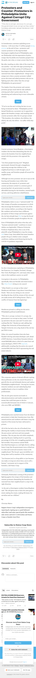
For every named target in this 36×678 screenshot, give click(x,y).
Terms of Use (27, 653)
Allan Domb (8, 284)
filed (19, 216)
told (2, 234)
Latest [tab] (8, 590)
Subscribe (26, 2)
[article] (18, 600)
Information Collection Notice (23, 655)
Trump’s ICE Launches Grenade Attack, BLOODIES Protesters (12, 611)
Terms (21, 665)
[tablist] (9, 568)
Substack (9, 674)
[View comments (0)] (9, 39)
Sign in (32, 2)
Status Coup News (11, 33)
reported (24, 344)
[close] (31, 614)
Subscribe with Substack (19, 649)
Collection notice (29, 665)
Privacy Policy (19, 657)
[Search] (33, 590)
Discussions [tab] (15, 590)
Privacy (17, 665)
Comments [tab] (5, 568)
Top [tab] (3, 590)
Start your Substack (13, 670)
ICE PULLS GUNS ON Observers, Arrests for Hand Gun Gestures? (13, 596)
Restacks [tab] (12, 568)
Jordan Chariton (10, 603)
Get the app (26, 670)
